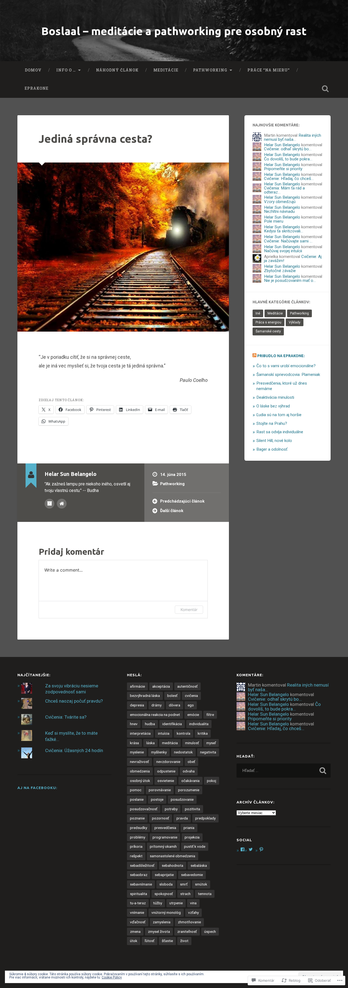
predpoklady (205, 818)
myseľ (211, 743)
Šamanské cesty (268, 331)
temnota (205, 894)
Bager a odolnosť (271, 449)
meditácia (170, 743)
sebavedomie (192, 874)
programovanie (165, 837)
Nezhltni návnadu (279, 211)
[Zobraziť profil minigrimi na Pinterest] (261, 849)
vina (193, 903)
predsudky (138, 827)
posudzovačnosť (143, 809)
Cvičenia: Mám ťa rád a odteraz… (284, 190)
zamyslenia (161, 922)
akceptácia (161, 686)
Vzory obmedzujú (280, 201)
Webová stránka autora (62, 504)
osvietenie (165, 780)
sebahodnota (172, 865)
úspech (210, 931)
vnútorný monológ (166, 912)
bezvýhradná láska (145, 695)
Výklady (294, 322)
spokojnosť (163, 894)
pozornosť (160, 818)
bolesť (172, 695)
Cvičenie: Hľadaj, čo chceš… (289, 178)
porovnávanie (160, 790)
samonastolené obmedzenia (172, 856)
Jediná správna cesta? (95, 138)
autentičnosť (187, 686)
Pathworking (210, 70)
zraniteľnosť (187, 931)
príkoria (136, 846)
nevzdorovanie (168, 761)
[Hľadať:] (284, 770)
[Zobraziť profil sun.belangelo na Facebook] (242, 849)
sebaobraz (138, 874)
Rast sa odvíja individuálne (279, 431)
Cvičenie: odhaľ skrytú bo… (288, 149)
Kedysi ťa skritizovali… (283, 231)
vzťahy (193, 912)
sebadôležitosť (142, 865)
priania (189, 827)
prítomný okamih (163, 846)
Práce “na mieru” (268, 70)
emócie (193, 714)
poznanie (137, 818)
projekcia (192, 837)
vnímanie (137, 912)
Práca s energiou (268, 322)
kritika (203, 733)
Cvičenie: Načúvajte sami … (288, 241)
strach (185, 894)
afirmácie (137, 686)
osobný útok (140, 780)
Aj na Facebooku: (37, 788)
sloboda (166, 884)
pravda (182, 818)
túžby (157, 903)
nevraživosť (139, 761)
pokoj (211, 780)
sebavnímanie (141, 884)
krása (134, 743)
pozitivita (192, 809)
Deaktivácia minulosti (275, 397)
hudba (150, 724)
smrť (184, 884)
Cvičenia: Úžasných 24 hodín (74, 750)
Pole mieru (273, 221)
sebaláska (199, 865)
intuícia (163, 733)
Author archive (49, 504)
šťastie (167, 941)
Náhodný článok (117, 70)
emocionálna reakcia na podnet (155, 714)
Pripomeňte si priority (283, 168)
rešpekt (136, 856)
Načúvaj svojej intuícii (283, 250)
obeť (191, 761)
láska (150, 743)
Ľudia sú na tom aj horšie (279, 414)
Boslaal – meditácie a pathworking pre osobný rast (174, 31)
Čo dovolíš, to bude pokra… (288, 159)
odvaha (189, 771)
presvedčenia (165, 827)
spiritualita (138, 894)
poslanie (137, 799)
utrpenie (176, 903)
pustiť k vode (194, 846)
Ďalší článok (171, 510)
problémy (137, 837)
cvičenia (191, 695)
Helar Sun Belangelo (282, 144)
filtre (210, 714)
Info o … (66, 70)
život (184, 941)
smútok (201, 884)
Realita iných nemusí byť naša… (292, 137)
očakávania (190, 780)
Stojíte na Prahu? (271, 423)
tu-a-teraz (138, 903)
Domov (33, 70)
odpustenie (166, 771)
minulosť (192, 743)
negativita (208, 752)
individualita (199, 724)
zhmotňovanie (189, 922)
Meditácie (165, 70)
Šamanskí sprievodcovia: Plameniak (288, 374)
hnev (134, 724)
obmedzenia (140, 771)
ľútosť (149, 941)
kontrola (183, 733)
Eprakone (36, 88)
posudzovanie (182, 799)
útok (133, 941)
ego (191, 705)
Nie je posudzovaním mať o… (290, 280)
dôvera (174, 705)
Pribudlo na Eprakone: (281, 356)
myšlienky (159, 752)
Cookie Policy (112, 977)
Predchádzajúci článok (182, 501)
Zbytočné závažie (280, 270)
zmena (135, 931)
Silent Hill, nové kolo (274, 440)
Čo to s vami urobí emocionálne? (286, 365)
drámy (156, 705)
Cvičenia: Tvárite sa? (65, 717)
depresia (137, 705)
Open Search (325, 88)
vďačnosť (137, 922)
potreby (171, 809)
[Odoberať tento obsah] (254, 356)
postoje (157, 799)
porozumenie (188, 790)
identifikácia (172, 724)
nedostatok (183, 752)
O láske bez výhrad (273, 406)
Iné (258, 313)
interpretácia (140, 733)
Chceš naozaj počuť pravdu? (74, 701)
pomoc (135, 790)
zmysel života (159, 931)
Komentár (189, 609)
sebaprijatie (164, 874)
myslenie (137, 752)
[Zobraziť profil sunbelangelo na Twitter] (250, 849)
